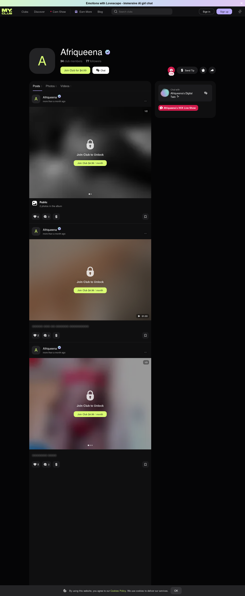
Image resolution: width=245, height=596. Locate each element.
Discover (39, 11)
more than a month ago (54, 101)
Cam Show (59, 11)
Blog (100, 11)
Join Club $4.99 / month (90, 163)
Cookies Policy (118, 590)
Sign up (224, 11)
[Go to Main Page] (7, 11)
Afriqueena (50, 97)
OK (176, 590)
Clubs (25, 11)
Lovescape (113, 3)
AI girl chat (145, 3)
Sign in (206, 11)
